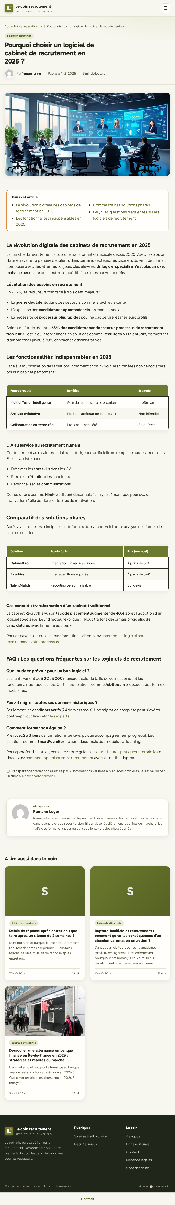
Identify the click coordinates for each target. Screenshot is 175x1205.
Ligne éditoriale (137, 1144)
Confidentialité (137, 1168)
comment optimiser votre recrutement (59, 757)
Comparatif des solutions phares (121, 205)
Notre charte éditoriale (39, 776)
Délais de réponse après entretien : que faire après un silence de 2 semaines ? (43, 933)
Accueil (10, 26)
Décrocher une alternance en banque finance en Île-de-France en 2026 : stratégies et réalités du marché (41, 1055)
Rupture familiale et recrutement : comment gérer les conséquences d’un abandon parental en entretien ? (128, 936)
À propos (133, 1136)
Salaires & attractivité (30, 26)
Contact (132, 1152)
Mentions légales (139, 1160)
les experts (59, 716)
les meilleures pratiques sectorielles (126, 751)
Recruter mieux (85, 1144)
